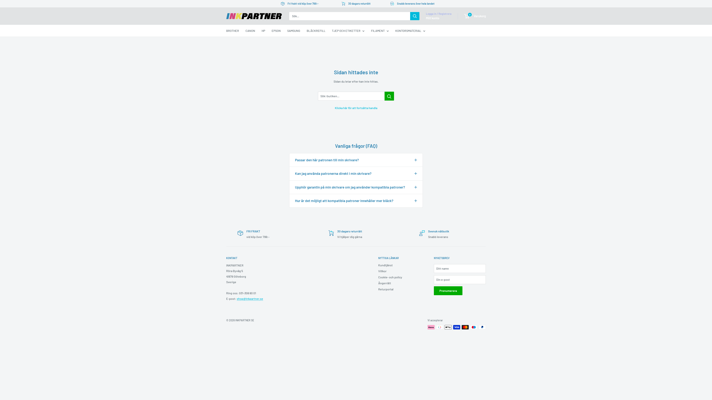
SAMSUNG (293, 30)
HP (263, 30)
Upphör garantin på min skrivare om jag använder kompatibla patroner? (350, 187)
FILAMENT (378, 30)
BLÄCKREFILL (316, 30)
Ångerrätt (384, 283)
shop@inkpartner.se (250, 298)
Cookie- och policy (390, 277)
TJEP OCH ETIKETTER (346, 30)
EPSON (276, 30)
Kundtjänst (385, 265)
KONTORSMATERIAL (408, 30)
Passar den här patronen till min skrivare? (327, 160)
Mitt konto (432, 18)
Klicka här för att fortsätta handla (356, 108)
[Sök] (414, 16)
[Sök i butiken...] (389, 96)
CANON (250, 30)
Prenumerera (448, 290)
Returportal (385, 289)
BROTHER (232, 30)
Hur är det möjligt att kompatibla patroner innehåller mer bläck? (344, 201)
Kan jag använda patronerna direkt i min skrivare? (333, 173)
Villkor (382, 271)
